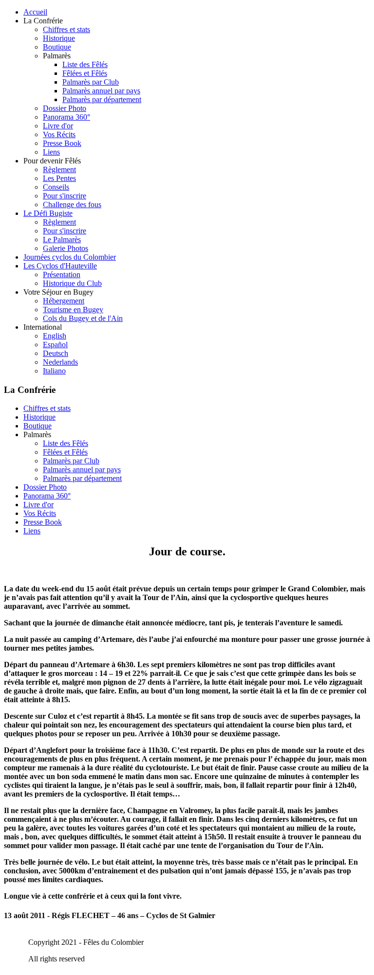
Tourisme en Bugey (73, 309)
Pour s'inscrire (64, 196)
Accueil (35, 12)
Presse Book (62, 143)
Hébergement (63, 301)
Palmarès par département (101, 99)
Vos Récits (59, 134)
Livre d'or (58, 126)
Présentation (61, 274)
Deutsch (55, 353)
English (54, 336)
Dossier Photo (64, 108)
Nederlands (60, 362)
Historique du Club (72, 283)
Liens (51, 152)
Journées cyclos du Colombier (69, 257)
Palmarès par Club (90, 82)
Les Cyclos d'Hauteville (60, 266)
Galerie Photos (65, 248)
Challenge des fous (72, 204)
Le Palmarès (62, 239)
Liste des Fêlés (85, 64)
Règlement (59, 169)
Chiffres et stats (66, 29)
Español (55, 344)
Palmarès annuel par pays (101, 91)
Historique (59, 38)
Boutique (57, 47)
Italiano (54, 371)
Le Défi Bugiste (48, 213)
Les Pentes (59, 178)
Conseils (56, 187)
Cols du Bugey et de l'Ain (83, 318)
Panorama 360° (66, 117)
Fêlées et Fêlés (84, 73)
